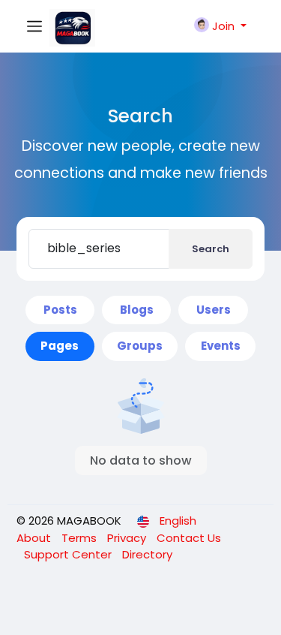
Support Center (69, 554)
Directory (147, 554)
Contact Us (189, 538)
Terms (80, 538)
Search (210, 249)
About (35, 538)
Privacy (128, 538)
